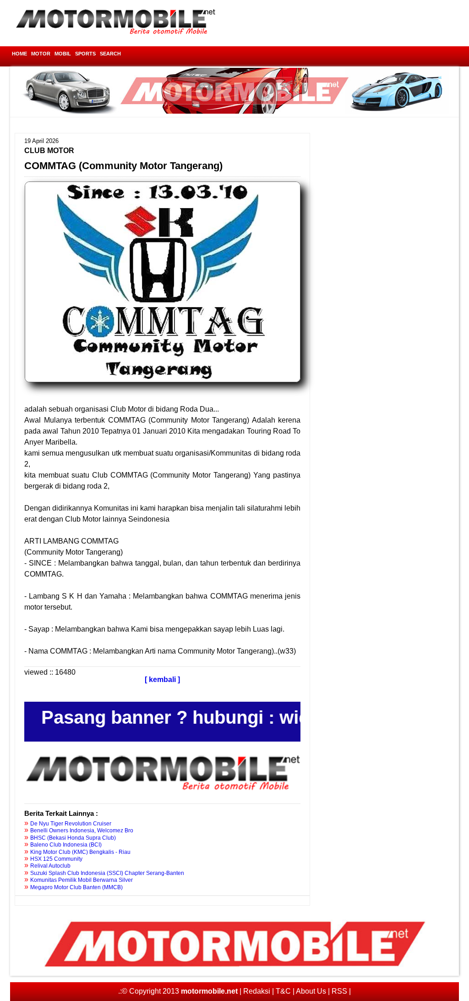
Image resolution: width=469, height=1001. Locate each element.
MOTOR (40, 53)
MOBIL (63, 53)
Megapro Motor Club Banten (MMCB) (76, 887)
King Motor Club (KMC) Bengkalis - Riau (80, 852)
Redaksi (256, 991)
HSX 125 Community (56, 859)
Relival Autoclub (50, 866)
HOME (19, 53)
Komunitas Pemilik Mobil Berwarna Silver (81, 880)
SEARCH (110, 53)
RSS (339, 991)
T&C (283, 991)
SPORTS (85, 53)
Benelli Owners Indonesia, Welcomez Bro (81, 830)
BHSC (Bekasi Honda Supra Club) (73, 838)
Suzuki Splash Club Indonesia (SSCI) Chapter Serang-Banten (107, 873)
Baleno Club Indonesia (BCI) (66, 845)
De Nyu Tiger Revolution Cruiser (70, 823)
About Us (311, 991)
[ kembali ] (162, 679)
